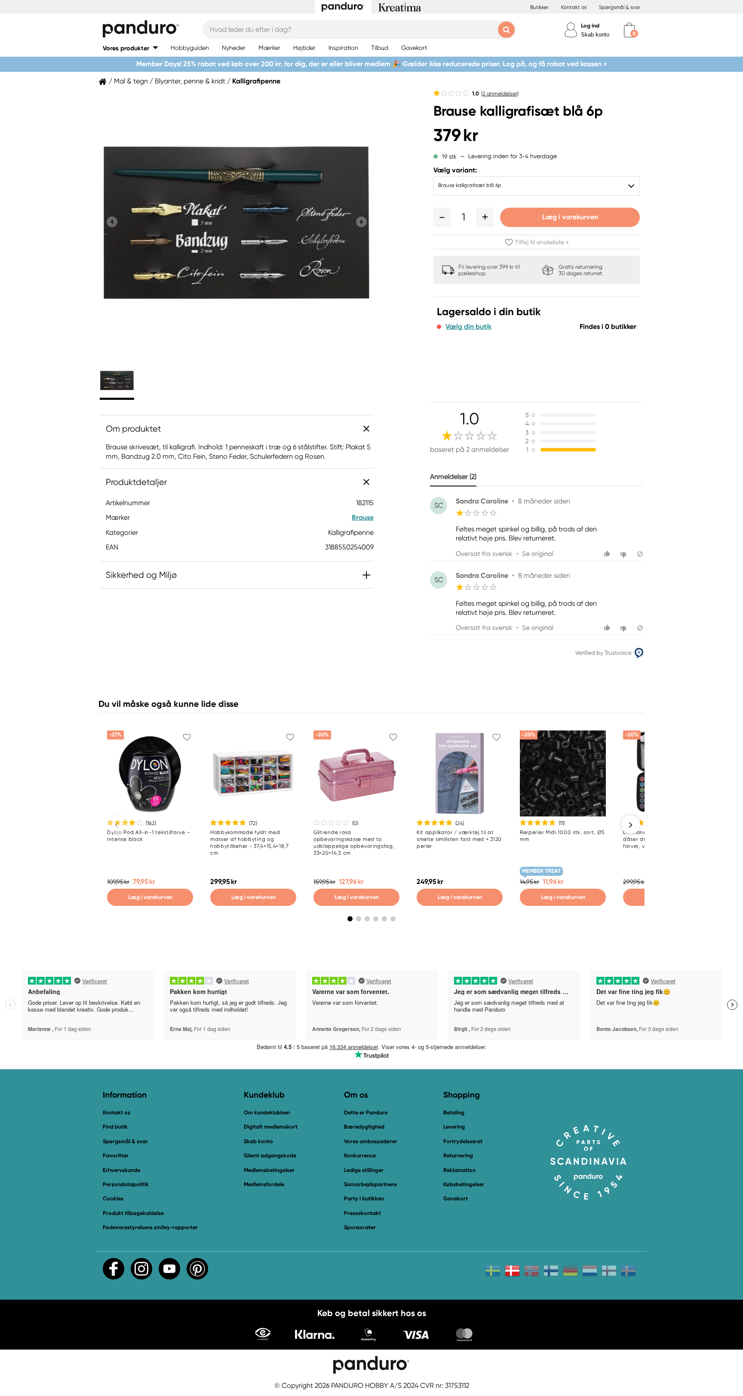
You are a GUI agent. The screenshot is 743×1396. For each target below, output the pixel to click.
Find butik (115, 1126)
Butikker (539, 7)
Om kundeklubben (267, 1112)
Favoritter (116, 1155)
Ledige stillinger (364, 1170)
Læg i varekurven (570, 217)
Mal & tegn (131, 81)
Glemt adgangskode (270, 1155)
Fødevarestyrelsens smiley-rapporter (150, 1227)
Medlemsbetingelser (269, 1170)
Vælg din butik (468, 327)
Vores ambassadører (370, 1141)
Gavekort (455, 1198)
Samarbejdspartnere (370, 1184)
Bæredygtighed (364, 1126)
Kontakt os (573, 7)
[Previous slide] (112, 222)
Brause (363, 517)
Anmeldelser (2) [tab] (453, 476)
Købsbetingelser (463, 1184)
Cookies (113, 1199)
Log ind (590, 25)
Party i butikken (364, 1198)
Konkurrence (360, 1155)
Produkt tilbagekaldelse (133, 1213)
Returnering (458, 1155)
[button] (130, 48)
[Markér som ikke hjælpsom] (624, 554)
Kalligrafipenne (256, 81)
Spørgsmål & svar (619, 7)
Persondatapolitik (126, 1184)
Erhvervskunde (121, 1170)
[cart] (629, 30)
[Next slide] (361, 222)
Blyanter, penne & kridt (190, 81)
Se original (537, 554)
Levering (454, 1126)
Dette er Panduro (366, 1112)
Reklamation (459, 1170)
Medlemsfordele (264, 1184)
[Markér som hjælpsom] (608, 554)
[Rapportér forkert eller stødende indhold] (640, 554)
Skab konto (595, 34)
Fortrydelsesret (462, 1141)
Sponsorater (360, 1227)
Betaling (453, 1112)
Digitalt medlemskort (271, 1126)
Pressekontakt (362, 1213)
